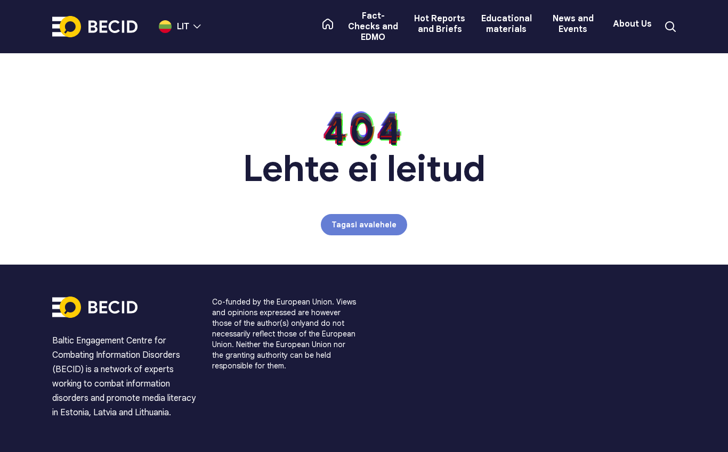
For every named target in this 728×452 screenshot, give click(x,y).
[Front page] (327, 24)
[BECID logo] (94, 26)
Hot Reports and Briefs (439, 24)
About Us (632, 24)
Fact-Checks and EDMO (373, 27)
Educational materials (506, 24)
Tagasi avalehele (364, 224)
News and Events (573, 24)
